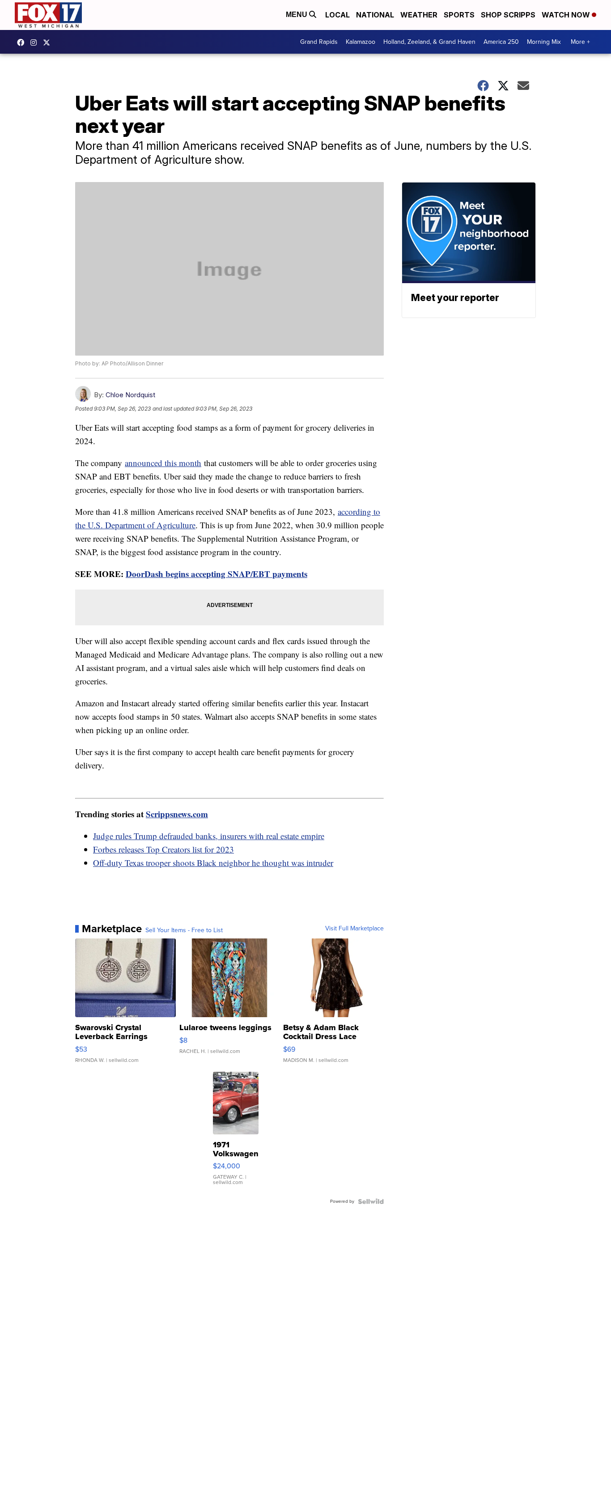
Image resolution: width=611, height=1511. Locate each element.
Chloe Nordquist (130, 394)
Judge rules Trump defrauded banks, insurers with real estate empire (208, 835)
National (375, 14)
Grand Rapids (319, 42)
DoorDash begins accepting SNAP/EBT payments (216, 574)
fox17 (49, 42)
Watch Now (567, 14)
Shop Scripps (508, 14)
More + (580, 42)
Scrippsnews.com (177, 814)
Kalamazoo (360, 42)
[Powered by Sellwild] (371, 1201)
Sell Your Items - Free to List (184, 930)
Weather (418, 14)
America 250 (501, 42)
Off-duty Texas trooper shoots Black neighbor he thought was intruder (213, 862)
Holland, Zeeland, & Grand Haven (429, 42)
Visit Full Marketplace (354, 928)
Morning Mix (544, 42)
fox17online (23, 42)
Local (337, 14)
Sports (459, 14)
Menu (297, 14)
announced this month (163, 462)
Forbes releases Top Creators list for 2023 (163, 849)
